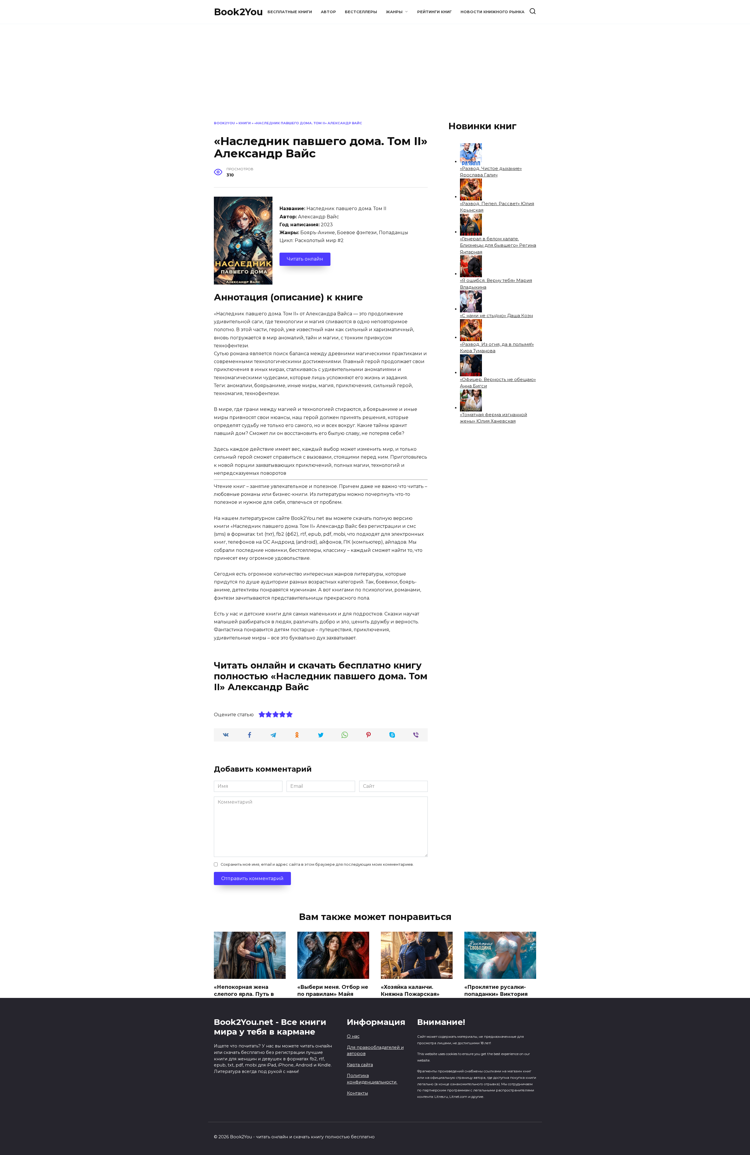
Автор (328, 12)
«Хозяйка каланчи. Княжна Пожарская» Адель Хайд (410, 994)
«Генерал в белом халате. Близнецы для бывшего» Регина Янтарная (498, 245)
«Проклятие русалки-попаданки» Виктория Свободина (496, 994)
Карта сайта (360, 1064)
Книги (244, 123)
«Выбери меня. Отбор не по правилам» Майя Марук (332, 994)
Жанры (394, 12)
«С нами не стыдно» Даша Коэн (496, 315)
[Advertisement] (375, 77)
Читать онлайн (305, 259)
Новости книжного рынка (492, 12)
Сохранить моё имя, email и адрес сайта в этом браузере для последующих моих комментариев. (317, 864)
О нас (353, 1036)
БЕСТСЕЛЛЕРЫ (361, 12)
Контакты (357, 1093)
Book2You (238, 12)
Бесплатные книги (289, 12)
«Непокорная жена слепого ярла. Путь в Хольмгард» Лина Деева (248, 994)
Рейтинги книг (434, 12)
